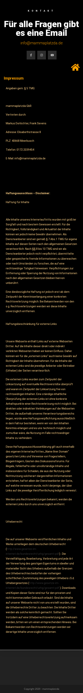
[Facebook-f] (31, 55)
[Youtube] (52, 55)
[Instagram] (41, 55)
